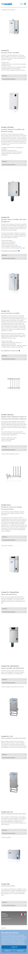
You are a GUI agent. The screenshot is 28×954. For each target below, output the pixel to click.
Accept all (14, 947)
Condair (6, 4)
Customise (20, 950)
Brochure (4, 75)
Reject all (7, 950)
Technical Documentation (8, 79)
